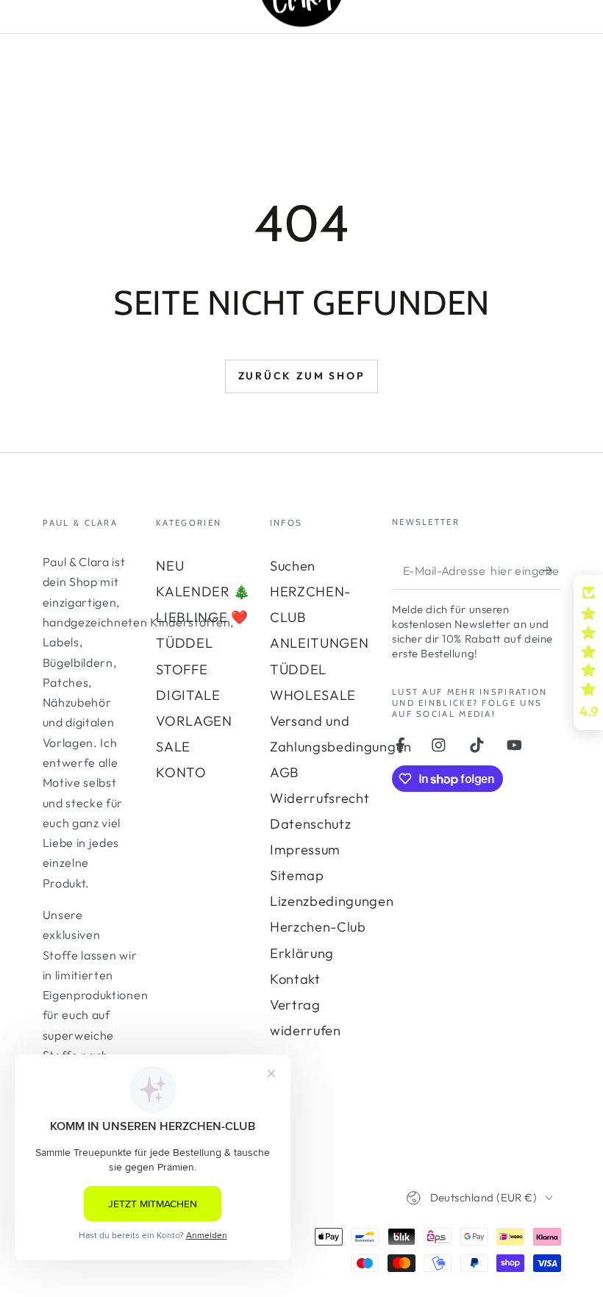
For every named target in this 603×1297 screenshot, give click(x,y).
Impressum (305, 849)
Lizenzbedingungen (332, 901)
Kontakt (295, 979)
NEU (170, 565)
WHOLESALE (313, 695)
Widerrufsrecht (320, 798)
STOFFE (181, 669)
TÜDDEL (184, 643)
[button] (588, 652)
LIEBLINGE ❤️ (202, 617)
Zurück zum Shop (301, 375)
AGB (284, 772)
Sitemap (297, 875)
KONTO (181, 772)
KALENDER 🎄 (203, 591)
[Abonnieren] (550, 570)
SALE (173, 746)
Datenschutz (311, 823)
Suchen (292, 565)
